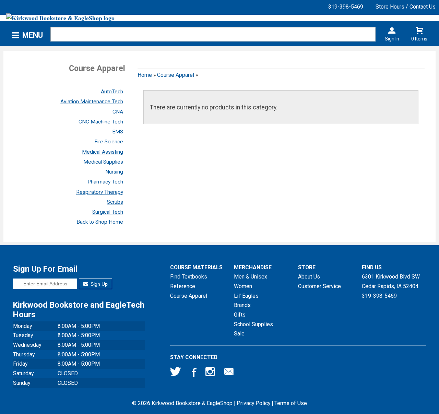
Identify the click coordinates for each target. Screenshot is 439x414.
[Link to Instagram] (210, 373)
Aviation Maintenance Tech (91, 101)
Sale (239, 333)
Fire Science (108, 142)
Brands (242, 305)
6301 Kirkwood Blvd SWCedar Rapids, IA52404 (391, 281)
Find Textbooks (188, 276)
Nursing (114, 172)
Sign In (392, 39)
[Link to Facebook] (193, 373)
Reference (182, 286)
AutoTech (112, 91)
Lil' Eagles (246, 296)
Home (145, 75)
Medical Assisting (102, 152)
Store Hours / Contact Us (406, 6)
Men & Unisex (250, 276)
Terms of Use (290, 403)
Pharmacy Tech (105, 182)
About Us (309, 276)
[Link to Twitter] (175, 373)
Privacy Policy (253, 403)
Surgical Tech (107, 212)
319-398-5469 (345, 6)
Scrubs (115, 202)
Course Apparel (175, 75)
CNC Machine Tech (101, 122)
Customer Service (319, 286)
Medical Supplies (103, 162)
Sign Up (98, 284)
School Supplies (253, 324)
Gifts (240, 314)
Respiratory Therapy (99, 192)
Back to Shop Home (99, 222)
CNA (117, 112)
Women (243, 286)
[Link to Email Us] (228, 373)
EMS (117, 132)
